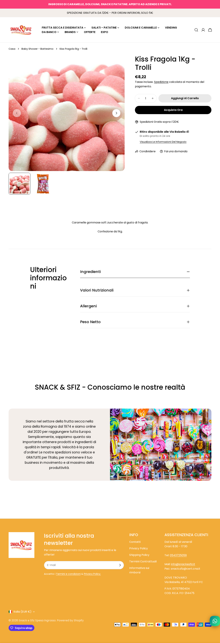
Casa (12, 49)
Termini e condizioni (68, 574)
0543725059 (178, 555)
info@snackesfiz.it (183, 564)
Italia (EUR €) (22, 612)
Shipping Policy (139, 555)
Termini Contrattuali (143, 561)
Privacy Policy (138, 548)
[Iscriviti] (120, 565)
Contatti (135, 542)
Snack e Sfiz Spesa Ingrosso (37, 620)
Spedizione (161, 82)
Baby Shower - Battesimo (37, 49)
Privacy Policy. (92, 574)
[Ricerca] (196, 29)
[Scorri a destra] (116, 113)
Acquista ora (173, 110)
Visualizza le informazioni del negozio (163, 142)
